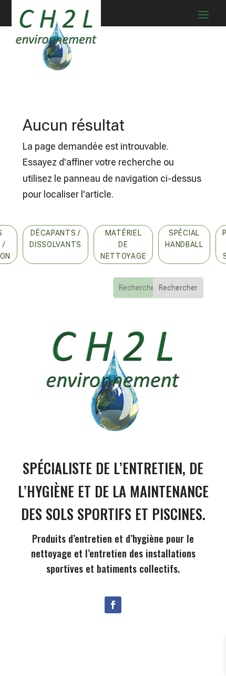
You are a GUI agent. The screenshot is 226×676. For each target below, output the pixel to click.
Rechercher (178, 287)
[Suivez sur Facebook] (113, 604)
